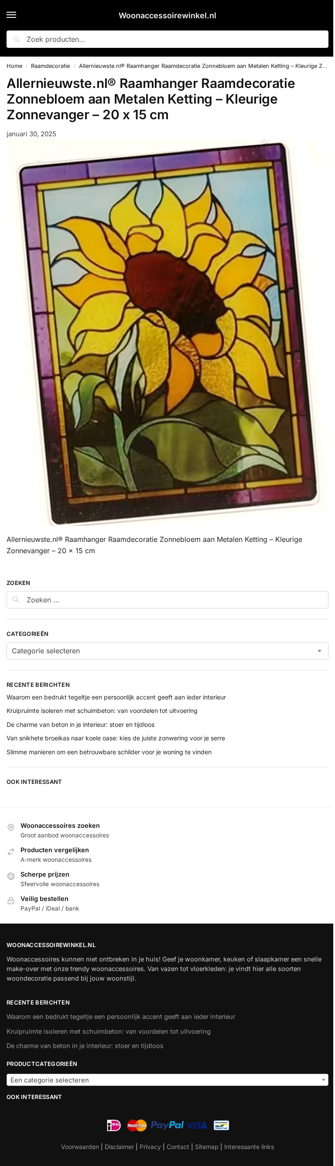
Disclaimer (119, 1146)
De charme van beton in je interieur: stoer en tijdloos (80, 724)
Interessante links (249, 1146)
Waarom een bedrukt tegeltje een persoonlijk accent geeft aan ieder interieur (116, 697)
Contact (178, 1146)
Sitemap (207, 1146)
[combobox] (167, 1080)
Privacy (150, 1146)
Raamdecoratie (50, 66)
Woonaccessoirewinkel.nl (167, 15)
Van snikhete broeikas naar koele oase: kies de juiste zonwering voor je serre (116, 738)
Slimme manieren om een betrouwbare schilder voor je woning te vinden (109, 752)
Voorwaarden (80, 1146)
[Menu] (20, 15)
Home (14, 66)
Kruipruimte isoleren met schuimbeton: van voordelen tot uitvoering (102, 710)
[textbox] (167, 1080)
